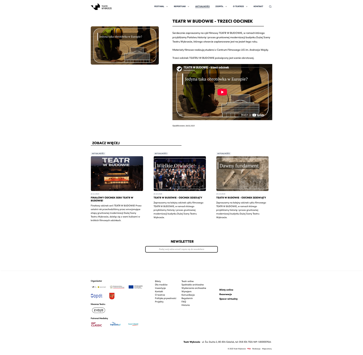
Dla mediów (161, 284)
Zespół (219, 6)
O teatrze (160, 295)
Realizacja (256, 349)
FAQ (184, 301)
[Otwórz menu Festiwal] (167, 6)
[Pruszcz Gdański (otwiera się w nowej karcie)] (117, 296)
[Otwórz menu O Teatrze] (246, 6)
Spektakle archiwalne (193, 284)
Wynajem (187, 291)
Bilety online (226, 289)
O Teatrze (238, 6)
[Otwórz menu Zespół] (226, 6)
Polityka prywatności (165, 298)
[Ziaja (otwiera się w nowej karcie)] (99, 310)
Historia (186, 305)
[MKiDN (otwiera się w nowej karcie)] (117, 287)
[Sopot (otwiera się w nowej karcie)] (99, 296)
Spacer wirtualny (228, 298)
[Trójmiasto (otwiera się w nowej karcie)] (117, 324)
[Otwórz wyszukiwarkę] (270, 6)
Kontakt (258, 6)
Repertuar (180, 6)
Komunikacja (188, 295)
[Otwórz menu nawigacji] (115, 6)
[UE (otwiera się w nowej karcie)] (136, 287)
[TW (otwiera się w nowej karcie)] (99, 287)
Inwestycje (160, 288)
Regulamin (187, 298)
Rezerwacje (225, 294)
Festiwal (159, 6)
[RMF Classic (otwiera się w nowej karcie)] (99, 324)
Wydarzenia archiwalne (194, 288)
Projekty (159, 301)
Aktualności (202, 6)
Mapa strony (267, 349)
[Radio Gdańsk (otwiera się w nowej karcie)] (136, 324)
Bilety (158, 281)
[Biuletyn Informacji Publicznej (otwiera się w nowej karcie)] (248, 348)
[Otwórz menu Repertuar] (188, 6)
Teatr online (188, 281)
